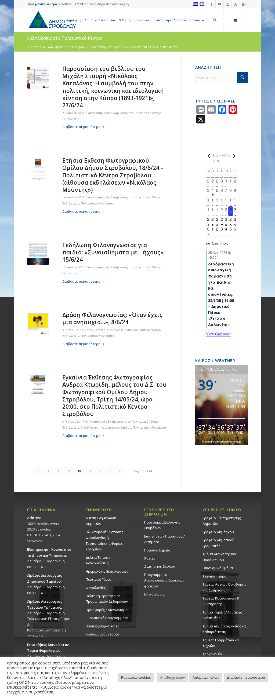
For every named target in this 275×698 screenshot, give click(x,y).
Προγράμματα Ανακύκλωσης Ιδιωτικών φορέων (164, 580)
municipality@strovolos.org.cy (107, 4)
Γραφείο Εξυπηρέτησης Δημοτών (221, 521)
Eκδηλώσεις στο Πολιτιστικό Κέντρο (65, 38)
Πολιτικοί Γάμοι (98, 579)
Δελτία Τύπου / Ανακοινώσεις (98, 560)
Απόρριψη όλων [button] (206, 677)
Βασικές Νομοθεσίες (102, 626)
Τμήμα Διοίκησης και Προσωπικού (219, 556)
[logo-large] (52, 20)
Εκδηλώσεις (70, 119)
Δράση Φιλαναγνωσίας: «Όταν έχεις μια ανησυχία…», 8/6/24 (112, 318)
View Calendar (218, 334)
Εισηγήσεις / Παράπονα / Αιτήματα (164, 539)
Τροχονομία (212, 654)
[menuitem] (74, 20)
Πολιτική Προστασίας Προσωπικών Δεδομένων (107, 598)
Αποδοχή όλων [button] (172, 677)
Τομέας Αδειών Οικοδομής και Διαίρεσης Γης (224, 587)
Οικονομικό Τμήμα (217, 567)
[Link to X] (236, 4)
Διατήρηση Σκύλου (159, 566)
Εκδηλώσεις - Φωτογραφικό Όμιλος (106, 427)
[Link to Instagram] (227, 4)
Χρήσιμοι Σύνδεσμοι (102, 634)
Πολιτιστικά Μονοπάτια (97, 203)
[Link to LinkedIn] (244, 4)
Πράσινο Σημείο (157, 550)
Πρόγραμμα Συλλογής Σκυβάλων (162, 525)
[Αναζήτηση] (214, 20)
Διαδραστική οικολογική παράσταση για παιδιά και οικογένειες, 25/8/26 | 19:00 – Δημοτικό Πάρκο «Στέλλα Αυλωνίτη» (221, 294)
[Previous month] (209, 155)
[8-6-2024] (38, 324)
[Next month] (234, 155)
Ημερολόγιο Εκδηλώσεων (107, 571)
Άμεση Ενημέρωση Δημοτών (101, 521)
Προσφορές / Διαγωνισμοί (107, 609)
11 (89, 471)
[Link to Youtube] (219, 4)
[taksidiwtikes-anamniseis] (38, 386)
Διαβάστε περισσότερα (81, 126)
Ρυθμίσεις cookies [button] (136, 677)
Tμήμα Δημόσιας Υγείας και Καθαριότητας (224, 629)
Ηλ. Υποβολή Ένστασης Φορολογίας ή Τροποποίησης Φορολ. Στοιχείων (104, 540)
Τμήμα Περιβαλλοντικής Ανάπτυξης (222, 615)
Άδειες (149, 558)
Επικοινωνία (154, 594)
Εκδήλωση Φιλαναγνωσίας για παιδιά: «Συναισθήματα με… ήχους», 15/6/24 (113, 252)
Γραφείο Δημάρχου (218, 531)
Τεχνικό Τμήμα (214, 576)
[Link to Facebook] (211, 4)
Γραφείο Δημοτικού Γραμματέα (218, 543)
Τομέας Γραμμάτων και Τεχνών (221, 643)
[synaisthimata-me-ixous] (38, 254)
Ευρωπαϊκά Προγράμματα (107, 617)
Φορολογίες (96, 587)
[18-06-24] (38, 169)
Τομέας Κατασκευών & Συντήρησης (220, 601)
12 (99, 471)
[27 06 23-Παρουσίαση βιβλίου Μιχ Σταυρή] (38, 78)
